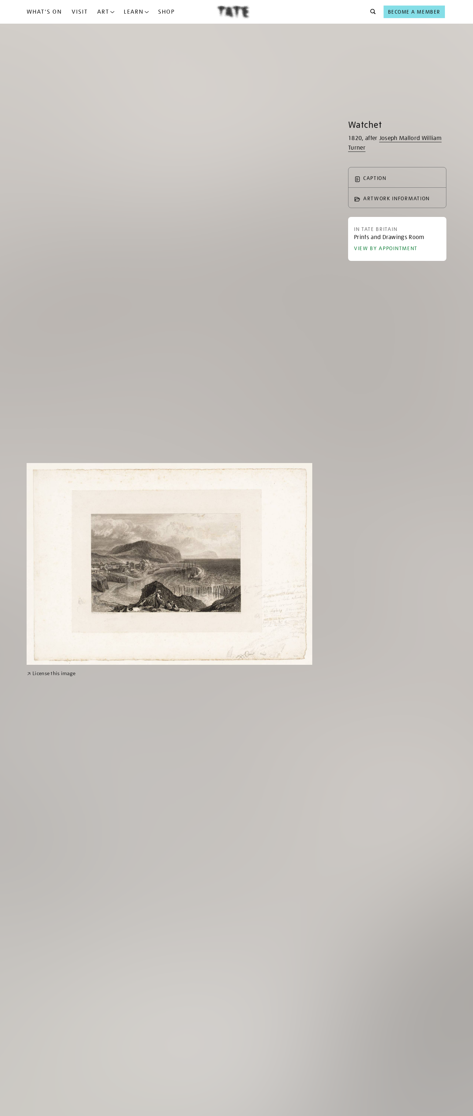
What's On (44, 12)
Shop (166, 12)
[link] (51, 673)
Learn (134, 12)
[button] (371, 11)
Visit (80, 12)
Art (103, 12)
